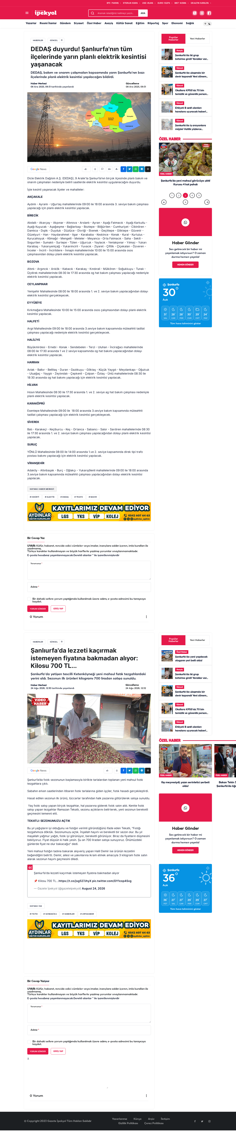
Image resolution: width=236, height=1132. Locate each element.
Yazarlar (31, 23)
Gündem (65, 23)
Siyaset (79, 23)
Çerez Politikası (153, 1123)
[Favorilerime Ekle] (95, 169)
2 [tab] (178, 202)
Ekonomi (177, 23)
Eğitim (140, 23)
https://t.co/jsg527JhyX (75, 881)
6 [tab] (185, 209)
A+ (109, 169)
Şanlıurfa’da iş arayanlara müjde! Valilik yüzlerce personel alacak (190, 129)
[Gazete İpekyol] (46, 13)
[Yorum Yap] (102, 169)
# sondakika (50, 914)
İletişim (165, 1119)
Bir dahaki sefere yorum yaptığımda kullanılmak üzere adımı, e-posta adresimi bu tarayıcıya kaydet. (89, 600)
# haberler (68, 914)
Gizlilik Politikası (128, 1123)
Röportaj (153, 23)
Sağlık (190, 23)
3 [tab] (185, 202)
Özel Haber (94, 23)
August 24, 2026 (93, 888)
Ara (143, 13)
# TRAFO (78, 497)
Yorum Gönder (38, 609)
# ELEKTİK (50, 497)
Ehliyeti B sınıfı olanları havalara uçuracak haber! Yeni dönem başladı (190, 112)
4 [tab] (192, 202)
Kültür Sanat (124, 23)
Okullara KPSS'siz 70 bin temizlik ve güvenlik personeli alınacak (192, 94)
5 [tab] (199, 202)
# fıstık (34, 914)
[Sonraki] (207, 208)
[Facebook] (194, 1121)
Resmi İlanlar (48, 23)
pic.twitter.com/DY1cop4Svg (111, 881)
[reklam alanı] (89, 511)
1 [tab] (171, 202)
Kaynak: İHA (36, 906)
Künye (138, 1119)
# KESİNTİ (34, 497)
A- (117, 169)
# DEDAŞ (65, 497)
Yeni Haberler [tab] (197, 39)
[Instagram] (209, 1121)
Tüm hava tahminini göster (185, 330)
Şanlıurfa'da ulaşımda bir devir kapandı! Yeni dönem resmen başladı (190, 77)
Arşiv (151, 1119)
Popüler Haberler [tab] (173, 38)
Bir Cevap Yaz (36, 538)
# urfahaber (87, 914)
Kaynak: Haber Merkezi (42, 489)
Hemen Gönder (185, 271)
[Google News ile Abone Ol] (38, 169)
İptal (47, 981)
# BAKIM (93, 497)
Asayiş (109, 23)
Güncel (179, 68)
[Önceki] (163, 208)
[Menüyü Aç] (27, 13)
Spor (165, 23)
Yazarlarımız (119, 1119)
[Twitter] (202, 1121)
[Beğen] (86, 169)
